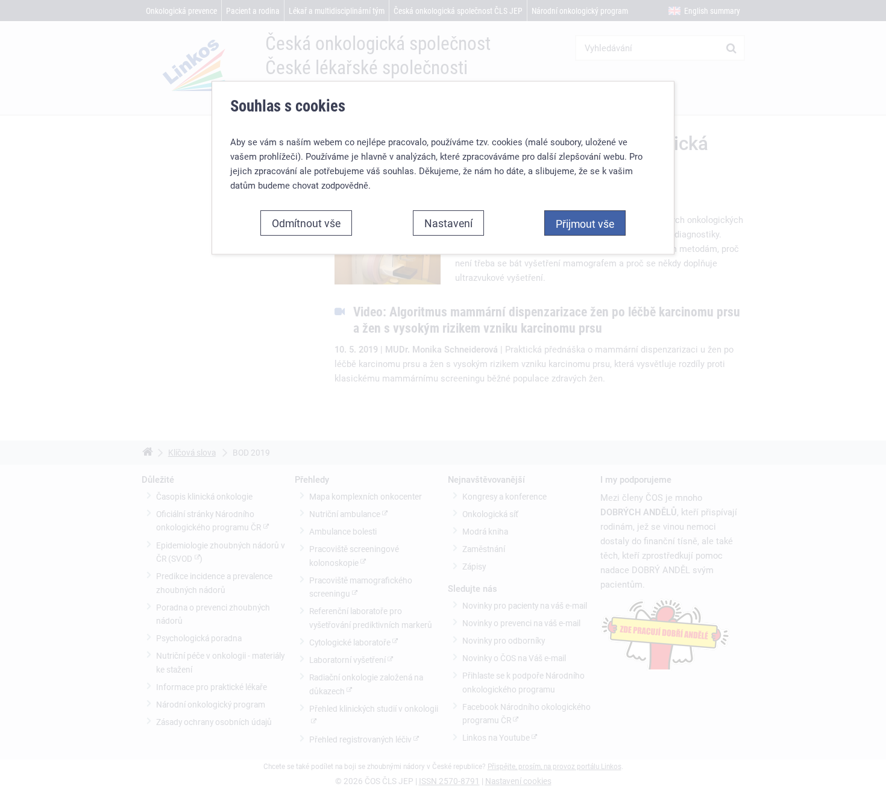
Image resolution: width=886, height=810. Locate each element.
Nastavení (448, 223)
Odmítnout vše (306, 223)
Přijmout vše (585, 223)
